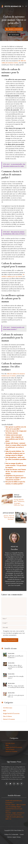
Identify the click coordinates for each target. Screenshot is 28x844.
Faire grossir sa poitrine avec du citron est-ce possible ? (16, 428)
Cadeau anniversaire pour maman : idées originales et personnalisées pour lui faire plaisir (15, 438)
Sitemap (19, 837)
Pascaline (14, 549)
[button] (22, 6)
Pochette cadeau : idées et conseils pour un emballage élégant (15, 666)
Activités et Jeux (7, 708)
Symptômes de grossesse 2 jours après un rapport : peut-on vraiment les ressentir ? (16, 478)
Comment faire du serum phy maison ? (16, 677)
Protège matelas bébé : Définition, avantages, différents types (19, 502)
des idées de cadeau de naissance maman (13, 62)
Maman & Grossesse (15, 29)
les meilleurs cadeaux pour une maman (12, 276)
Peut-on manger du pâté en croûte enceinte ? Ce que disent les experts (16, 465)
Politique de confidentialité (11, 834)
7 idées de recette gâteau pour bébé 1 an (16, 696)
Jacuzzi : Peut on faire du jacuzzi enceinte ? (9, 517)
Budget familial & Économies (11, 713)
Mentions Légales (11, 837)
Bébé (4, 711)
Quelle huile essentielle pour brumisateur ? (15, 656)
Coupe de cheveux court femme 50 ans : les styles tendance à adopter (16, 472)
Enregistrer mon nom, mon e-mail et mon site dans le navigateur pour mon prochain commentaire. (14, 633)
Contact (22, 834)
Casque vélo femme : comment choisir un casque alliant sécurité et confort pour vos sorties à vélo (16, 446)
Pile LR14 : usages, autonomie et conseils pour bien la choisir (16, 686)
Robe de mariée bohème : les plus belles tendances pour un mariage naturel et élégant (15, 453)
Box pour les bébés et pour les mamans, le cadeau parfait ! (15, 483)
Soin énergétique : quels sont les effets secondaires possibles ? (16, 459)
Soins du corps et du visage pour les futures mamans (16, 432)
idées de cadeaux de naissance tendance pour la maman (13, 375)
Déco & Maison (7, 716)
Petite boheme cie (12, 6)
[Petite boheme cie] (2, 6)
